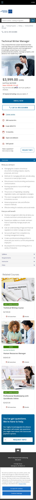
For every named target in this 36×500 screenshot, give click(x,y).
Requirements (6, 258)
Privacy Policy (22, 484)
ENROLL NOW (18, 101)
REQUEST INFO (27, 150)
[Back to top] (18, 457)
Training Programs (11, 26)
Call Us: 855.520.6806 (9, 32)
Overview (5, 160)
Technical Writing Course (13, 308)
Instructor (5, 261)
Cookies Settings (16, 493)
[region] (16, 483)
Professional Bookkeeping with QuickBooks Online (16, 397)
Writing (20, 26)
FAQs (3, 265)
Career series (10, 114)
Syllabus (4, 254)
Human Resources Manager (14, 353)
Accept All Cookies (17, 488)
